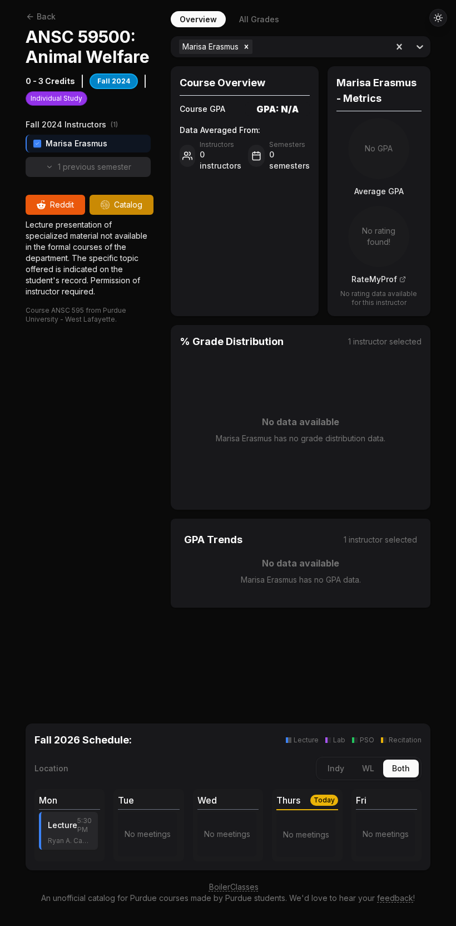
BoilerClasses (234, 886)
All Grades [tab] (259, 19)
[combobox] (256, 46)
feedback (395, 898)
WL (368, 768)
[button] (246, 47)
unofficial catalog (84, 898)
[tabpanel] (300, 366)
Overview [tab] (198, 19)
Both (401, 768)
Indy (336, 768)
